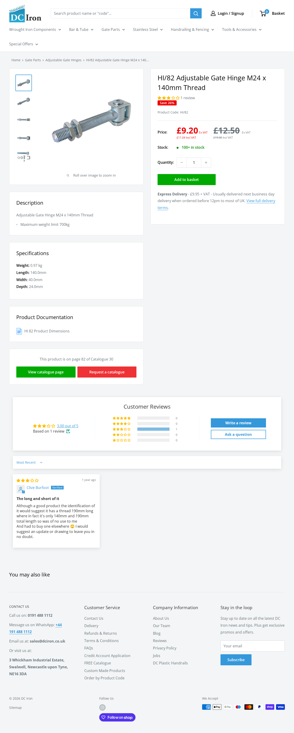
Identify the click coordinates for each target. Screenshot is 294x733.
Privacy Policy (164, 648)
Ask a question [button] (238, 434)
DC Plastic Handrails (170, 663)
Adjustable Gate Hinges (63, 60)
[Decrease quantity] (182, 162)
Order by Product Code (104, 678)
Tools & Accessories (239, 29)
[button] (169, 97)
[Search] (196, 13)
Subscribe (236, 659)
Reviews (160, 640)
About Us (161, 618)
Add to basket (186, 179)
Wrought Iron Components (32, 29)
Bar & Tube (78, 29)
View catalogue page (46, 372)
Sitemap (15, 707)
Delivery (91, 625)
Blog (157, 633)
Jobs (156, 655)
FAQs (88, 648)
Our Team (161, 625)
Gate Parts (111, 29)
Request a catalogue (106, 372)
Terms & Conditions (101, 640)
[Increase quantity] (206, 162)
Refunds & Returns (100, 633)
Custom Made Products (104, 670)
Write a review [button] (238, 422)
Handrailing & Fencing (190, 29)
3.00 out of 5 (67, 425)
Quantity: (166, 162)
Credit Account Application (107, 655)
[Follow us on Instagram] (102, 707)
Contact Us (93, 618)
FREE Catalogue (97, 663)
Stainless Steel (145, 29)
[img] (28, 480)
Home (15, 60)
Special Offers (21, 44)
